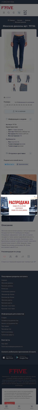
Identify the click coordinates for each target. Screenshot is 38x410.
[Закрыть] (35, 196)
